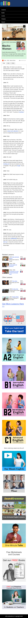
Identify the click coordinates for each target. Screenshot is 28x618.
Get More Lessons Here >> (13, 304)
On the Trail (15, 289)
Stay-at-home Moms (14, 257)
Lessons (3, 10)
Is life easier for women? (13, 265)
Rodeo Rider (15, 297)
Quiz (8, 63)
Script (4, 63)
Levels (3, 16)
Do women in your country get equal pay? (14, 272)
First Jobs (14, 281)
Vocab (13, 63)
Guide (3, 13)
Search (3, 22)
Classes (3, 19)
